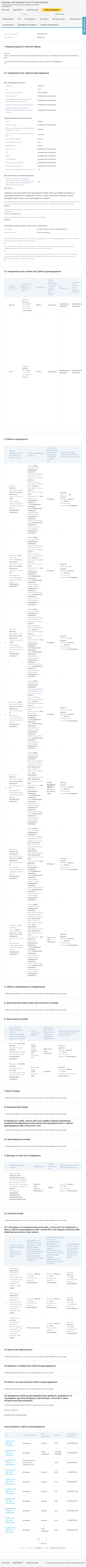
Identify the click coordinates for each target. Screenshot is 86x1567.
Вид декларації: (8, 19)
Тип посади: (44, 19)
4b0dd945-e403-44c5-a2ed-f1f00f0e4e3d (10, 1453)
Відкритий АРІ (18, 10)
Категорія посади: (58, 19)
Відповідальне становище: (27, 25)
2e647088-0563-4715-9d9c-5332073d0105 (10, 1462)
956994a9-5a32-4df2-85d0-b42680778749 (10, 1511)
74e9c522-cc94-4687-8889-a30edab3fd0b (10, 1482)
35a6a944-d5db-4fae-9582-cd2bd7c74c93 (10, 1501)
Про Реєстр (6, 10)
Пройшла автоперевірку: (49, 25)
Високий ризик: (8, 25)
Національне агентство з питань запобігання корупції (66, 1563)
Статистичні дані (32, 10)
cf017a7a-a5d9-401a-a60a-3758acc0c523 (10, 1520)
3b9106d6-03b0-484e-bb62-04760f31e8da (10, 1491)
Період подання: (75, 19)
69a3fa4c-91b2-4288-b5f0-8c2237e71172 (10, 1443)
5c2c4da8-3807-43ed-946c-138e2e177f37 (10, 1472)
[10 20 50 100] (42, 1539)
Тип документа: (30, 19)
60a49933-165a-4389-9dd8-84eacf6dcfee (10, 1530)
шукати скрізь (60, 14)
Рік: (19, 19)
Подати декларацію (52, 10)
